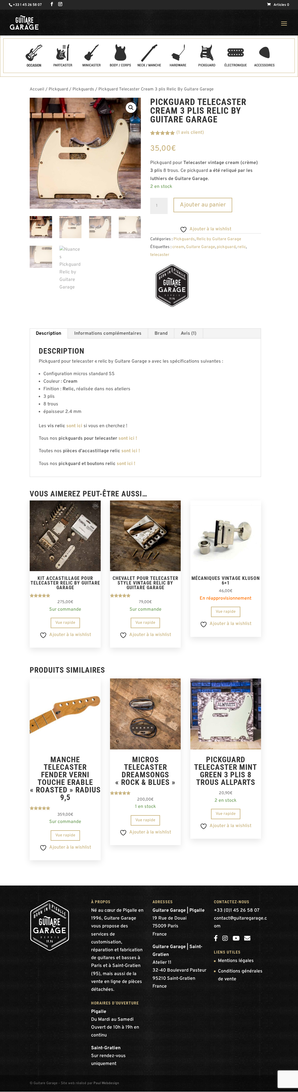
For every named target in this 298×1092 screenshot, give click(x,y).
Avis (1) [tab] (188, 333)
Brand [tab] (161, 333)
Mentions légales (236, 961)
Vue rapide (65, 622)
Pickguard (58, 89)
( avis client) (190, 133)
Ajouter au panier (203, 205)
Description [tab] (48, 333)
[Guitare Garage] (172, 287)
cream (178, 247)
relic (241, 247)
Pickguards (83, 89)
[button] (131, 107)
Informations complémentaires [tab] (107, 333)
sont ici (74, 426)
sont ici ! (127, 438)
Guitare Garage (200, 247)
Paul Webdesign (106, 1083)
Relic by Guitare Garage (218, 239)
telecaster (159, 254)
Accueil (37, 89)
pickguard (226, 247)
